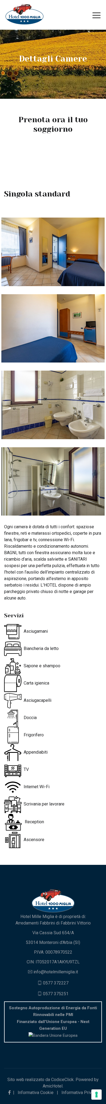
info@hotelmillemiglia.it (55, 971)
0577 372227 (55, 983)
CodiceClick (62, 1079)
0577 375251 (55, 993)
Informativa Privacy (79, 1092)
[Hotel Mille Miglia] (24, 14)
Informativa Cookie (36, 1092)
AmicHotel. (53, 1086)
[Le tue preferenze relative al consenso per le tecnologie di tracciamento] (96, 1094)
